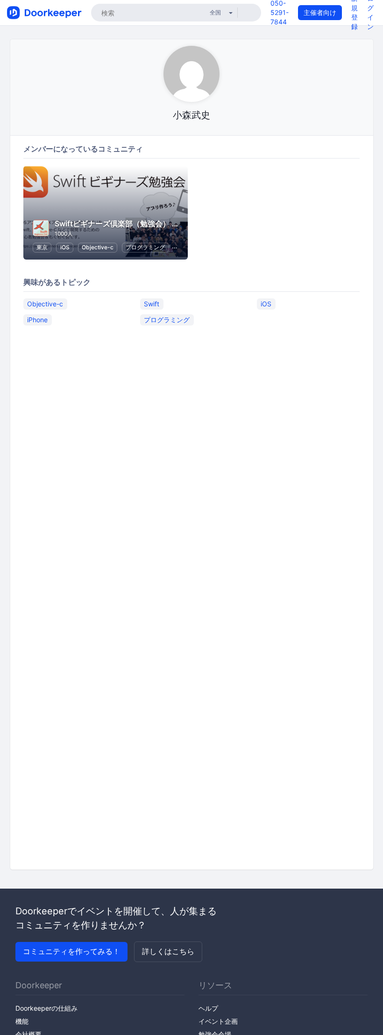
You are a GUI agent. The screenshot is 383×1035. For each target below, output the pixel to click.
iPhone (37, 320)
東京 (42, 247)
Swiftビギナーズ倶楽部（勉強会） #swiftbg (129, 223)
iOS (65, 247)
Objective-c (97, 247)
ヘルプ (208, 1008)
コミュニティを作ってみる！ (71, 951)
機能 (21, 1021)
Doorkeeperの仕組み (46, 1008)
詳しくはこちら (168, 951)
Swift (151, 304)
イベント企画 (218, 1021)
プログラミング (145, 247)
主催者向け (320, 12)
